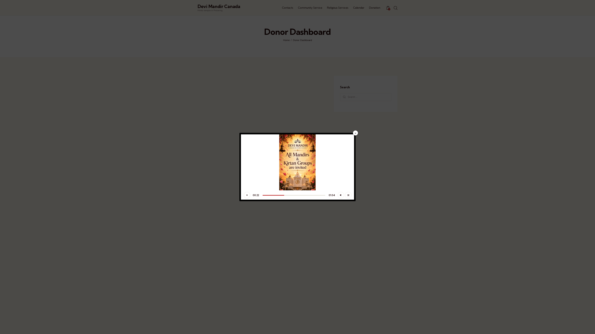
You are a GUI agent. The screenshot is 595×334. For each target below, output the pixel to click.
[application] (297, 167)
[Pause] (247, 195)
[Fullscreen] (348, 195)
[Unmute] (341, 195)
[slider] (294, 195)
